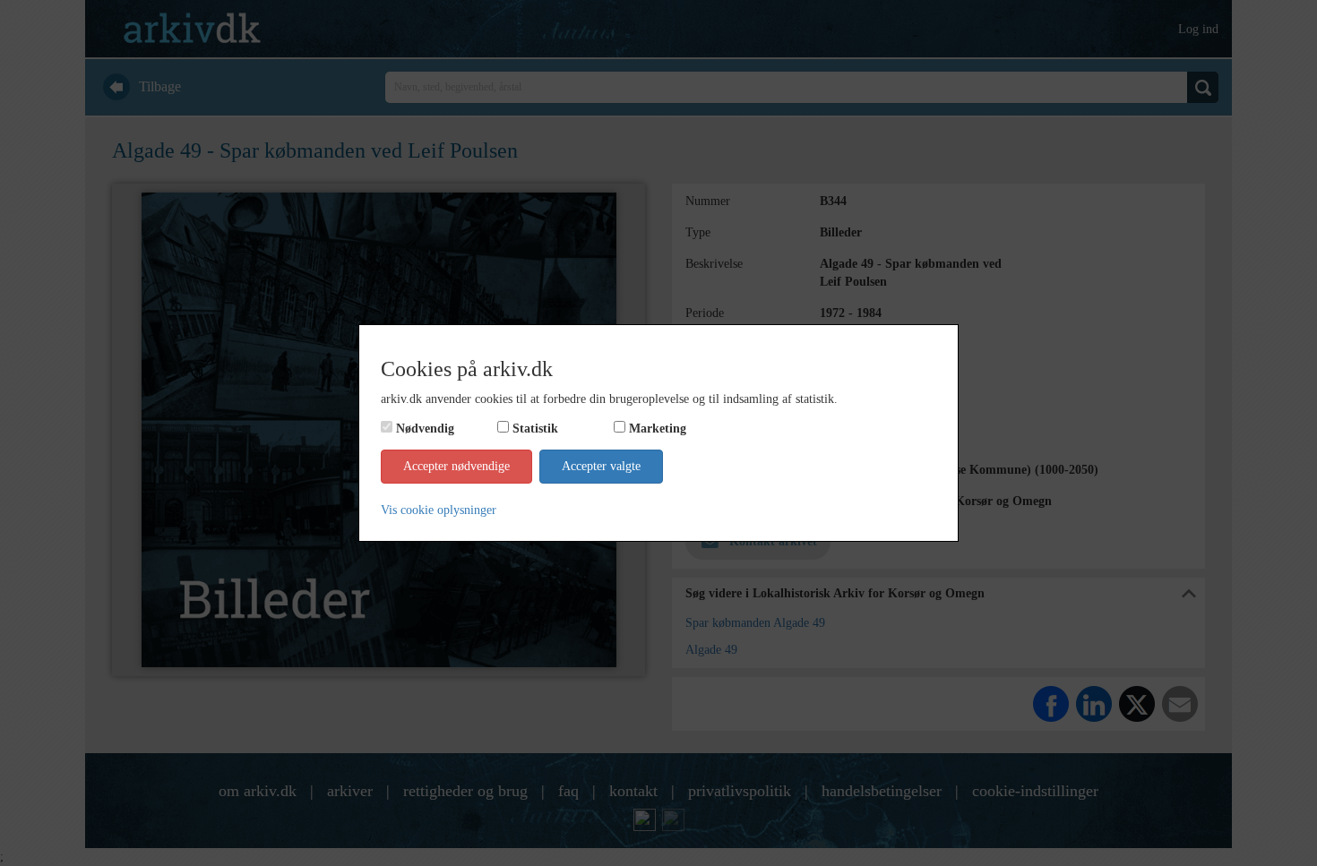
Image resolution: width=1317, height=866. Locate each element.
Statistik (535, 428)
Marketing (657, 428)
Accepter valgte (601, 466)
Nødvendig (425, 428)
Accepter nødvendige (456, 466)
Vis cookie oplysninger (438, 510)
